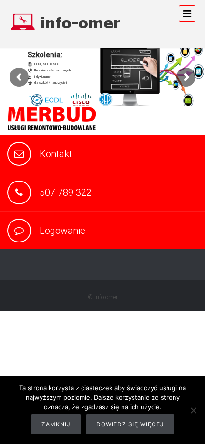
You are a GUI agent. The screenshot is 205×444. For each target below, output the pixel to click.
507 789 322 (66, 192)
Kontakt (56, 154)
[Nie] (193, 410)
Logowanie (62, 230)
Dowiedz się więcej (130, 424)
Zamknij (56, 424)
